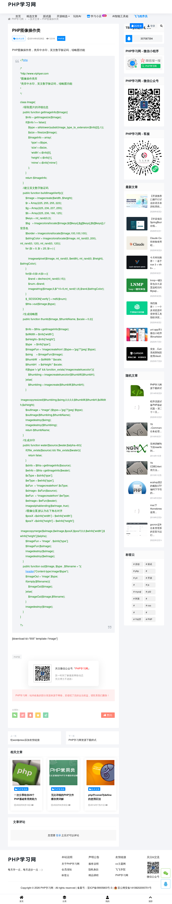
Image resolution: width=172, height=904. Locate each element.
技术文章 (20, 38)
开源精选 (62, 16)
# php (136, 571)
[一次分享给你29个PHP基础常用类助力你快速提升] (26, 772)
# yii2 (148, 591)
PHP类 (61, 38)
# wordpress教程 (149, 599)
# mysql (137, 591)
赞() (109, 715)
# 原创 (136, 564)
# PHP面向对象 (149, 620)
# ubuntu (136, 606)
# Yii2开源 (137, 620)
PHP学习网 (121, 875)
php (25, 60)
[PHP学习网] (22, 4)
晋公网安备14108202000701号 (135, 887)
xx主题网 (120, 863)
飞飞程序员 (140, 16)
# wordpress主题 (137, 613)
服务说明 (94, 863)
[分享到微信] (14, 715)
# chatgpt (149, 571)
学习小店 (98, 16)
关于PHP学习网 (70, 863)
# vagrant (149, 613)
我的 (107, 901)
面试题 (47, 16)
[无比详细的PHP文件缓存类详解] (63, 772)
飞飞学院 (120, 869)
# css (148, 605)
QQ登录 (137, 25)
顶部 (150, 901)
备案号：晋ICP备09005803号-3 (94, 887)
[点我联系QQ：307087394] (165, 884)
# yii (135, 577)
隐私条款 (94, 869)
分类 (64, 901)
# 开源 (149, 577)
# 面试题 (149, 564)
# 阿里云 (136, 599)
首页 (18, 16)
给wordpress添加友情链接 (25, 740)
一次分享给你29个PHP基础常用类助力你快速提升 (25, 799)
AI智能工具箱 (120, 16)
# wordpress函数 (137, 585)
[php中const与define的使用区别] (100, 772)
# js (147, 584)
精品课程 (94, 875)
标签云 (65, 875)
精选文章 (32, 16)
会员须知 (67, 869)
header (30, 571)
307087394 (147, 38)
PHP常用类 (22, 789)
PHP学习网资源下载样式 (82, 740)
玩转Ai (77, 16)
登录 (152, 25)
